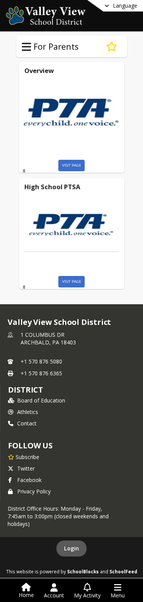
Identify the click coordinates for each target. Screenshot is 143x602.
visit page (71, 165)
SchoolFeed (123, 571)
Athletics (27, 411)
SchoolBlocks (83, 571)
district (25, 390)
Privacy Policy (34, 491)
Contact (27, 423)
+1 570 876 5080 (41, 361)
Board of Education (41, 400)
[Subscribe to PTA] (111, 47)
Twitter (26, 468)
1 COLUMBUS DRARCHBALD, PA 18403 (48, 338)
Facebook (29, 480)
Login (71, 548)
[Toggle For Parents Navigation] (26, 47)
